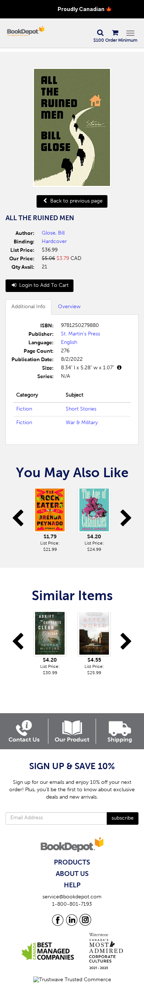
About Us (72, 874)
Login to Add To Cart (43, 285)
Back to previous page (76, 201)
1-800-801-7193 (72, 904)
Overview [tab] (69, 307)
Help (72, 885)
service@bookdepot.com (72, 897)
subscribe (123, 818)
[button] (100, 33)
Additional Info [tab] (28, 307)
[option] (49, 521)
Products (72, 862)
